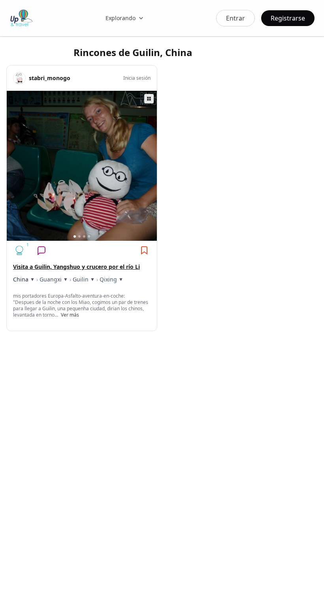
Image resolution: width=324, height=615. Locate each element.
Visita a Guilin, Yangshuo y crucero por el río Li (76, 266)
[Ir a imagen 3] (84, 236)
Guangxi (51, 279)
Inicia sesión (137, 78)
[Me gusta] (19, 250)
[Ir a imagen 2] (79, 236)
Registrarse (288, 18)
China (20, 279)
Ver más (70, 315)
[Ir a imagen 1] (74, 236)
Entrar (235, 18)
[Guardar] (144, 250)
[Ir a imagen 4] (89, 236)
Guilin (81, 279)
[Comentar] (41, 250)
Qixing (108, 279)
